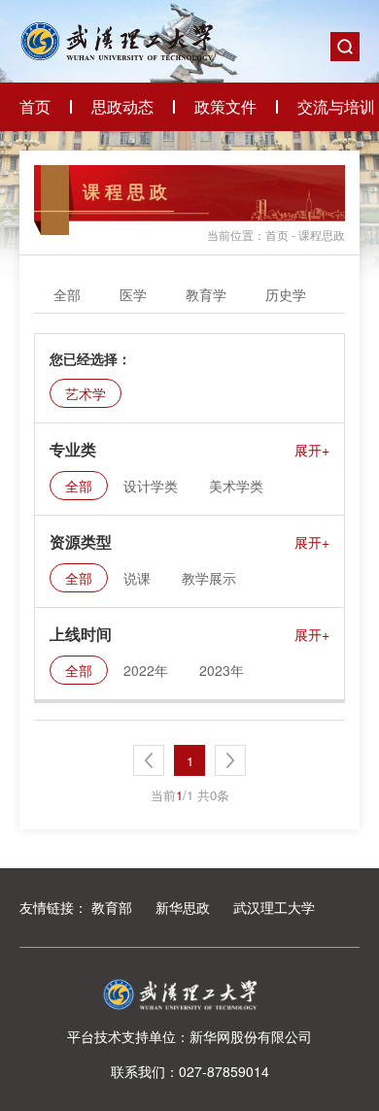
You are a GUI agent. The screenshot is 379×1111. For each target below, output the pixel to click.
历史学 (285, 294)
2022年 (145, 670)
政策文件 (225, 106)
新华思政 (182, 907)
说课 (137, 578)
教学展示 (209, 578)
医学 (133, 294)
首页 (35, 106)
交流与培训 (336, 106)
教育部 (111, 907)
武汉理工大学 (274, 907)
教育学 (206, 294)
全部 (67, 294)
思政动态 (122, 106)
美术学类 (236, 485)
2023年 (221, 670)
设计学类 (150, 485)
